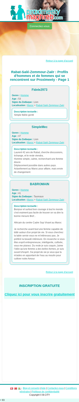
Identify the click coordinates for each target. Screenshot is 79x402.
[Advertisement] (39, 42)
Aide (43, 388)
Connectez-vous (39, 26)
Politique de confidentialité (45, 391)
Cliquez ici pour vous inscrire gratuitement (40, 294)
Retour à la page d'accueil (59, 60)
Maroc (30, 105)
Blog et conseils (31, 388)
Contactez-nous (55, 388)
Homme (25, 95)
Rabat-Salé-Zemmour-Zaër (50, 105)
